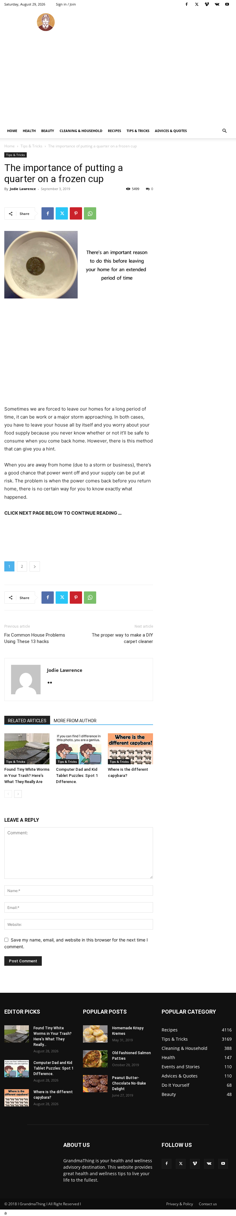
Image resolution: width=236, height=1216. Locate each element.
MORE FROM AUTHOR (75, 720)
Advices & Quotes (171, 130)
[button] (224, 131)
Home (12, 130)
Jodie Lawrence (23, 188)
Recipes (114, 130)
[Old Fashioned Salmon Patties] (95, 1058)
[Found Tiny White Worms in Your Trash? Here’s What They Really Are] (26, 748)
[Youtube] (227, 4)
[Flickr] (52, 683)
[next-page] (18, 794)
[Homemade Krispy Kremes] (95, 1034)
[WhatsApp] (90, 213)
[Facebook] (186, 4)
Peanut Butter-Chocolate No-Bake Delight (129, 1083)
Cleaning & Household (81, 130)
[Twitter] (196, 4)
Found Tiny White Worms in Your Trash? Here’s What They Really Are (26, 775)
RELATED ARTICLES (27, 720)
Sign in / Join (66, 4)
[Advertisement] (118, 77)
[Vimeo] (206, 4)
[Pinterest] (76, 213)
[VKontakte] (217, 4)
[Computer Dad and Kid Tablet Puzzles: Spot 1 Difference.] (78, 748)
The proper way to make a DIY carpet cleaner (122, 638)
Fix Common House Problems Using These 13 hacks (34, 638)
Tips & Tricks (138, 130)
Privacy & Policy (179, 1203)
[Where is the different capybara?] (130, 748)
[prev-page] (8, 794)
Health (29, 130)
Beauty (47, 130)
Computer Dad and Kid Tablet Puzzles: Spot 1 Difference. (77, 775)
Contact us (208, 1203)
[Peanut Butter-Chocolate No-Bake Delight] (95, 1083)
